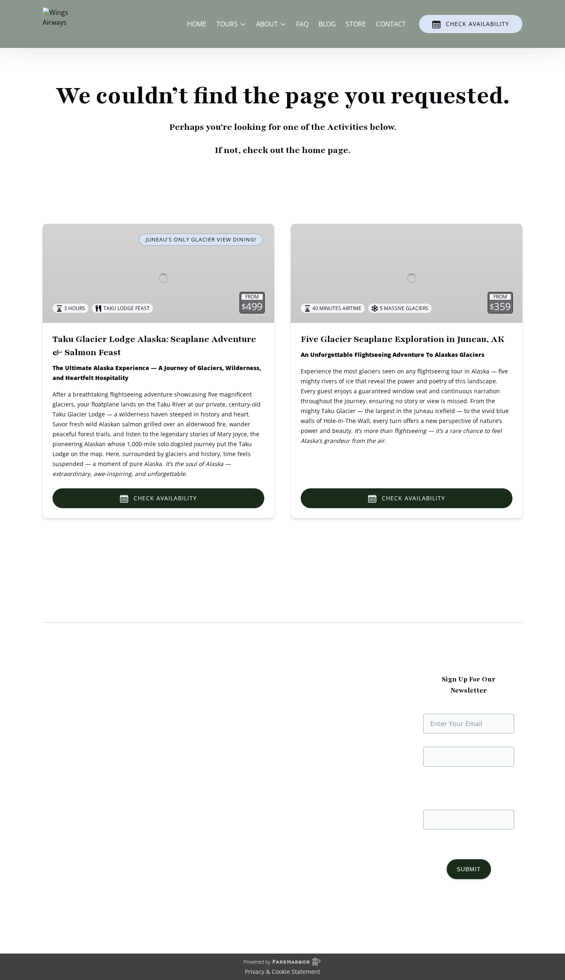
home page (325, 150)
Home (196, 24)
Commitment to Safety (78, 726)
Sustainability (63, 736)
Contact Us (184, 746)
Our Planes (60, 707)
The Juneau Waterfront (78, 746)
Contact (391, 24)
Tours (176, 707)
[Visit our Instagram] (452, 912)
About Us (57, 697)
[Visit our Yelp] (506, 912)
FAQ (302, 24)
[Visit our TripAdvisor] (488, 912)
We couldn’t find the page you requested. (129, 606)
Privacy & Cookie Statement (282, 971)
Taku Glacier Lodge (72, 717)
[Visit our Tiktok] (468, 912)
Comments (469, 738)
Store (356, 24)
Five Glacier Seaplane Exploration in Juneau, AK (402, 339)
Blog (327, 24)
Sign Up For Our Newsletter (468, 705)
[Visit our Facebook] (435, 912)
